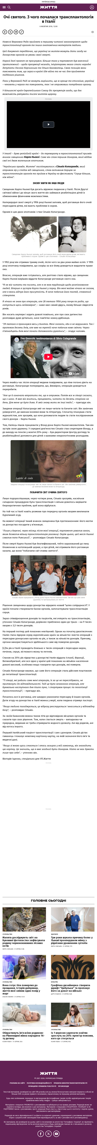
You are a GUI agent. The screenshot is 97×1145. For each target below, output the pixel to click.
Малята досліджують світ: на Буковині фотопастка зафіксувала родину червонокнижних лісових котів (24, 941)
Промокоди (63, 1086)
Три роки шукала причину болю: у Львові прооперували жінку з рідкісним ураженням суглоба (72, 940)
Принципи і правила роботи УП (42, 1086)
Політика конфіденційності (39, 1083)
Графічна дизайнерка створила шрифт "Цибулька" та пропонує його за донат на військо (70, 988)
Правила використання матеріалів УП (70, 1083)
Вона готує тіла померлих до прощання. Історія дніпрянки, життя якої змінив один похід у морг (21, 989)
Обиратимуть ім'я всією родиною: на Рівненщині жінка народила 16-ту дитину (24, 1035)
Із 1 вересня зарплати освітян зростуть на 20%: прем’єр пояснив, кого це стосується (72, 1035)
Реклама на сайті (17, 1083)
